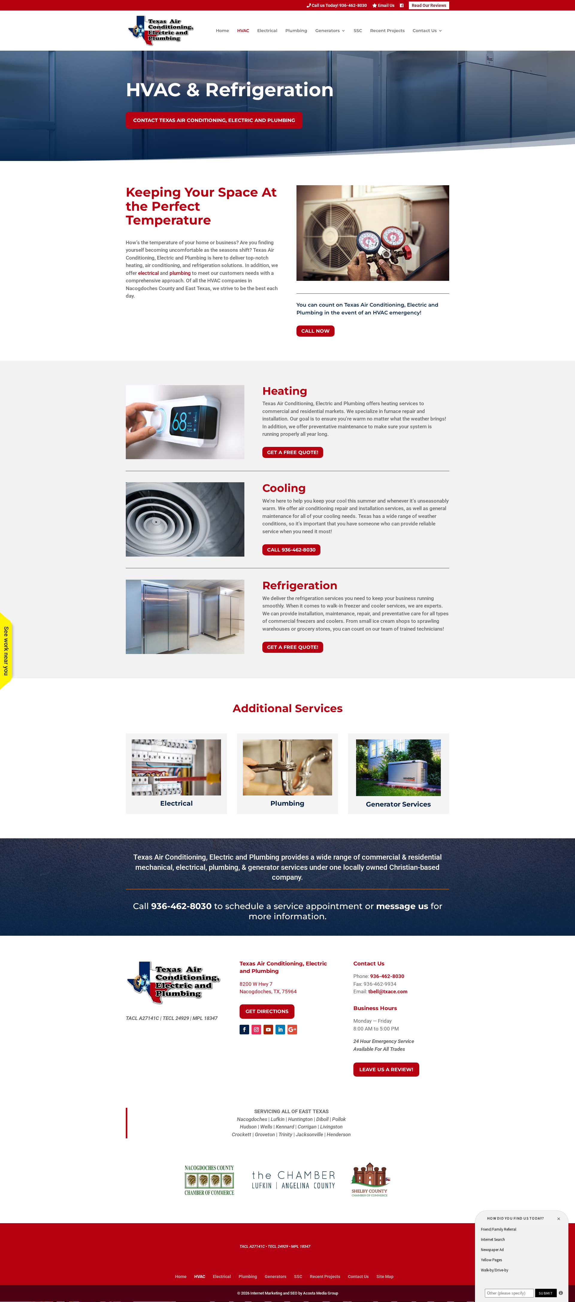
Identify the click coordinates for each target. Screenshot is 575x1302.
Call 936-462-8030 (291, 550)
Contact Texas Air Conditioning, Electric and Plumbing (214, 120)
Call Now (315, 331)
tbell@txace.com (388, 991)
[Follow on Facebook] (244, 1029)
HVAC (243, 30)
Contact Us (425, 30)
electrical (148, 273)
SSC (358, 30)
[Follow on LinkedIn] (280, 1029)
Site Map (385, 1276)
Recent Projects (387, 30)
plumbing (180, 273)
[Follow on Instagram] (256, 1029)
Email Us (385, 5)
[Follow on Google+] (292, 1029)
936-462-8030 (181, 906)
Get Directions (267, 1011)
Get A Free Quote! (292, 452)
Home (222, 30)
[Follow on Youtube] (268, 1029)
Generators (327, 30)
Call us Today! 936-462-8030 (339, 5)
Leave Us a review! (386, 1069)
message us (402, 906)
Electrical (267, 30)
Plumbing (296, 30)
